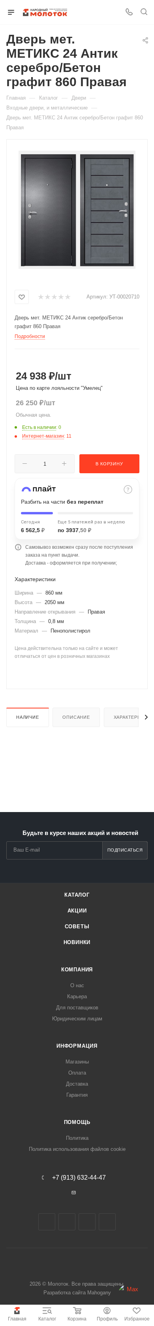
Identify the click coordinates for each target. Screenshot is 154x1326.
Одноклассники (87, 1221)
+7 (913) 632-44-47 (79, 1178)
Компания (77, 970)
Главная (17, 1319)
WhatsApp (107, 1221)
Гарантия (77, 1095)
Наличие (27, 717)
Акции (77, 911)
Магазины (77, 1062)
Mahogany (99, 1293)
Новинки (77, 942)
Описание (76, 717)
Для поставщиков (77, 1008)
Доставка (77, 1084)
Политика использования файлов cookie (77, 1149)
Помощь (77, 1122)
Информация (77, 1046)
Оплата (77, 1073)
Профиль (107, 1319)
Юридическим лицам (77, 1019)
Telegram (66, 1221)
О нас (77, 985)
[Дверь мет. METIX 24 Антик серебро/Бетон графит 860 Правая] (77, 209)
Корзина (77, 1319)
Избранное (137, 1319)
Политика (77, 1138)
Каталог (47, 1319)
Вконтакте (46, 1221)
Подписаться (125, 850)
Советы (77, 926)
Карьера (77, 996)
